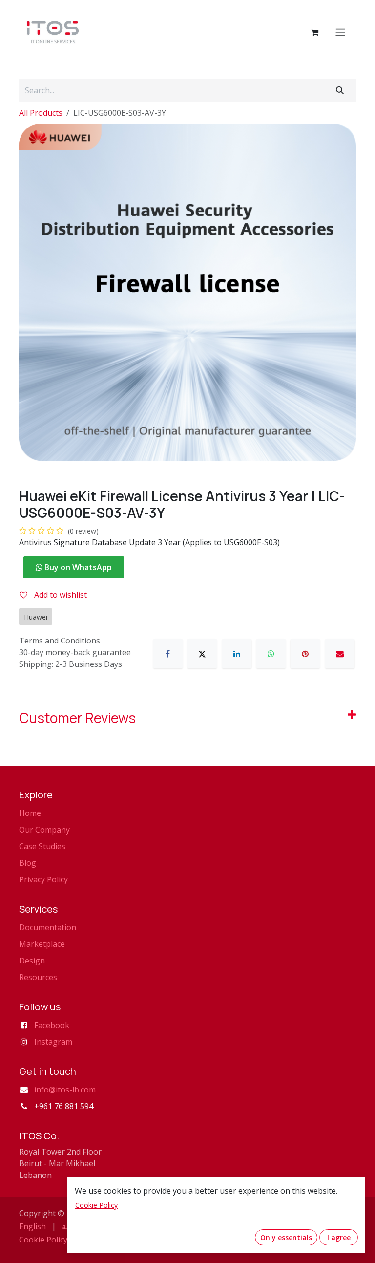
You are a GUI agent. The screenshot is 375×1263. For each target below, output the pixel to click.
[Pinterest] (305, 653)
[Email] (339, 653)
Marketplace (42, 944)
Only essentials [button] (286, 1237)
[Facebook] (168, 653)
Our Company (44, 829)
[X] (202, 653)
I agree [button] (339, 1237)
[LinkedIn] (236, 653)
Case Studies (42, 846)
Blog (27, 862)
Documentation (47, 927)
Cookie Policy (43, 1239)
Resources (38, 977)
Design (32, 960)
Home (30, 813)
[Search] (340, 90)
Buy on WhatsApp (77, 567)
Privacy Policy (43, 879)
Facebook (51, 1025)
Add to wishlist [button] (59, 594)
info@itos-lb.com (65, 1089)
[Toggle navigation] (340, 32)
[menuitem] (32, 1226)
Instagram (53, 1041)
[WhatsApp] (271, 653)
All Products (40, 112)
